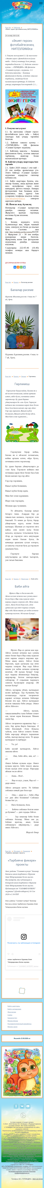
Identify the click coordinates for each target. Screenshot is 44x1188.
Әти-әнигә (17, 851)
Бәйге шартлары (14, 1006)
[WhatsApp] (21, 267)
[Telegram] (24, 267)
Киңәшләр (26, 851)
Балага (16, 282)
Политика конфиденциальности (25, 1172)
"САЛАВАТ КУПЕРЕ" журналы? (30, 966)
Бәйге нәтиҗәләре (14, 1009)
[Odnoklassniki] (16, 1108)
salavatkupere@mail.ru (15, 198)
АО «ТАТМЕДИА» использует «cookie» (15, 1166)
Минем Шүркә (13, 1021)
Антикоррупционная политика (19, 1171)
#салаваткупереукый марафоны (19, 1024)
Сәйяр (10, 1015)
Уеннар (23, 376)
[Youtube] (27, 1108)
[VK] (22, 1108)
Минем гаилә (12, 1027)
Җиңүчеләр (12, 1012)
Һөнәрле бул (12, 1018)
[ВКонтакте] (15, 267)
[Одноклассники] (18, 267)
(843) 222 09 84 (37, 1179)
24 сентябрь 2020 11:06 (12, 35)
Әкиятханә (24, 579)
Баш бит (8, 27)
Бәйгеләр (17, 27)
